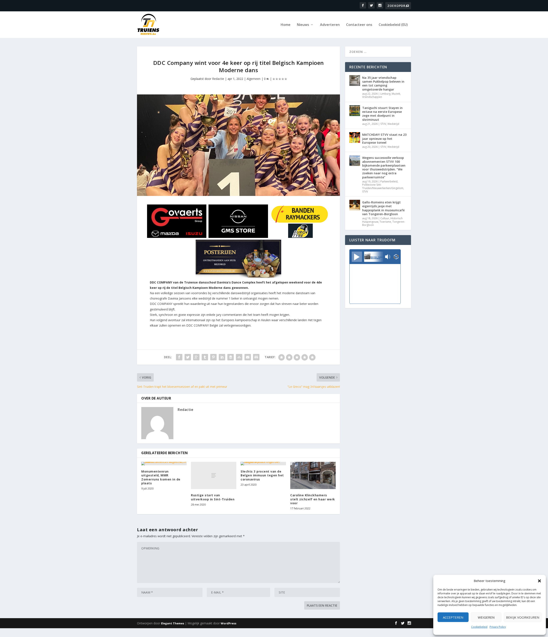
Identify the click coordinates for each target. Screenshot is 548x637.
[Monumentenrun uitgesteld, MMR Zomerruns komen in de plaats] (164, 463)
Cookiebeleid (479, 627)
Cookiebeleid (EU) (393, 25)
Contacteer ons (359, 25)
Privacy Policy (498, 627)
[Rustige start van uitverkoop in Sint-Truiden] (213, 475)
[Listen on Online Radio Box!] (396, 257)
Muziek (396, 93)
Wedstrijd (393, 124)
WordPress (228, 623)
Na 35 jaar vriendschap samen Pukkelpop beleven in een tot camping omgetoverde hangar (383, 83)
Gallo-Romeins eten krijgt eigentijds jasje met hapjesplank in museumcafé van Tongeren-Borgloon (383, 208)
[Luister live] (357, 257)
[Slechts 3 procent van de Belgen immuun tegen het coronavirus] (263, 463)
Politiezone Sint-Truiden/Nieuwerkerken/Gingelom (382, 186)
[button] (539, 581)
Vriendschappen (372, 97)
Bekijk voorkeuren (522, 617)
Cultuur (384, 218)
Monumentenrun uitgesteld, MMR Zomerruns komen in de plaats (160, 477)
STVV (383, 124)
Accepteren (453, 617)
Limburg (385, 93)
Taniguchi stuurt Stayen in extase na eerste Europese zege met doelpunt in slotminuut (382, 114)
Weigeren (486, 617)
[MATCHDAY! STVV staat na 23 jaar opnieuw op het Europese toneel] (354, 137)
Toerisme (385, 222)
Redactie (218, 79)
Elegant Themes (172, 623)
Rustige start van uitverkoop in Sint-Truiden (212, 497)
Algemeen (254, 79)
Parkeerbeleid (389, 181)
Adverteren (330, 25)
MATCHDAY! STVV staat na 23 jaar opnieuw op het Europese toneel (384, 138)
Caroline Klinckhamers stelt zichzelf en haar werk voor (312, 499)
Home (285, 25)
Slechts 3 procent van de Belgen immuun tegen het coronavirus (262, 475)
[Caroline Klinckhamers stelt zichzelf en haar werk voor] (313, 475)
